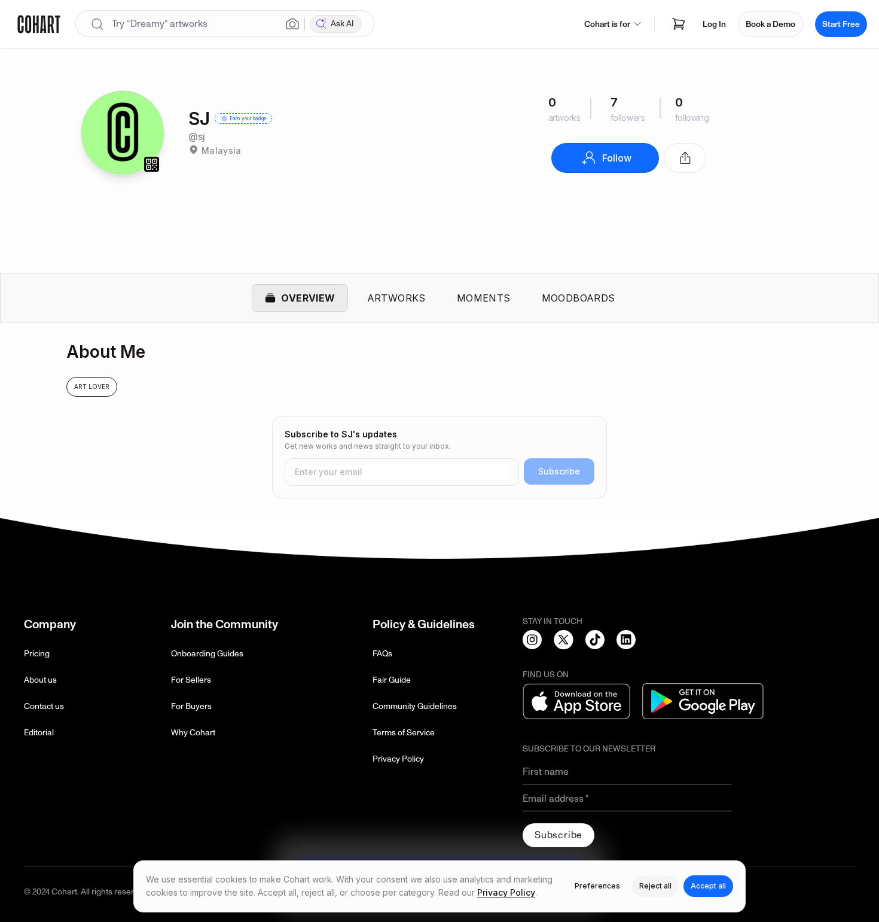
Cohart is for (607, 24)
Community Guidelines (415, 706)
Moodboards (578, 298)
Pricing (37, 653)
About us (40, 680)
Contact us (44, 706)
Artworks (396, 298)
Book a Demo (770, 24)
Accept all (708, 885)
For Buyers (191, 706)
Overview (308, 298)
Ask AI (342, 23)
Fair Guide (392, 680)
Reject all (655, 885)
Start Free (841, 24)
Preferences (597, 885)
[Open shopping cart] (679, 24)
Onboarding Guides (207, 653)
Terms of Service (404, 732)
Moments (484, 298)
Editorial (39, 732)
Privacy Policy (398, 759)
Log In (714, 24)
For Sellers (191, 680)
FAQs (382, 653)
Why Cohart (193, 732)
